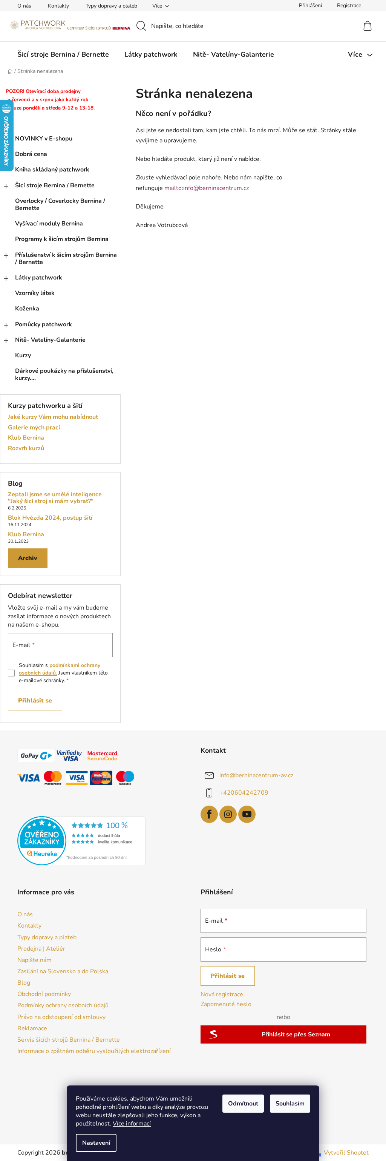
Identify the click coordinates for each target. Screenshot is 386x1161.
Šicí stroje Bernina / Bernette (55, 185)
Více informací (132, 1123)
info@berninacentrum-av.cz (256, 775)
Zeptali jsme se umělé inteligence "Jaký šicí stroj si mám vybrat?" (55, 498)
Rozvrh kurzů (26, 448)
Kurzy (23, 355)
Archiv (27, 558)
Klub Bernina (26, 438)
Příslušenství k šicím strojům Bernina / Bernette (66, 258)
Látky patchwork (38, 277)
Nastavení (96, 1143)
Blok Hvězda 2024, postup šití (50, 518)
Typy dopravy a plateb (111, 5)
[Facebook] (209, 814)
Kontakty (58, 5)
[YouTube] (247, 814)
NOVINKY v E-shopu (43, 138)
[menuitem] (63, 54)
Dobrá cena (31, 154)
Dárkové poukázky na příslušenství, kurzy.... (64, 374)
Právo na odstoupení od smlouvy (61, 1017)
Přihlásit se (35, 700)
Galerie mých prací (34, 428)
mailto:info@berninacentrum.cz (206, 188)
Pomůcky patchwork (43, 324)
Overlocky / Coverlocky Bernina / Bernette (60, 204)
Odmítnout (243, 1103)
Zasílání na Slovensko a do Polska (62, 971)
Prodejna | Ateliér (41, 949)
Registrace (349, 5)
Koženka (27, 308)
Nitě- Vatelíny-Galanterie (50, 340)
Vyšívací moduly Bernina (49, 223)
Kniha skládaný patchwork (52, 169)
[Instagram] (228, 814)
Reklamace (32, 1028)
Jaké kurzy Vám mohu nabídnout (53, 417)
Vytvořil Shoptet (346, 1153)
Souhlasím (290, 1103)
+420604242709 (243, 792)
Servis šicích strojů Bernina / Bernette (68, 1040)
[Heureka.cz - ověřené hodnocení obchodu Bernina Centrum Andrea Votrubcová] (81, 840)
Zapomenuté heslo (226, 1004)
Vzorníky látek (35, 293)
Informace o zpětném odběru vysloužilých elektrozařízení (94, 1051)
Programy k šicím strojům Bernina (62, 239)
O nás (24, 5)
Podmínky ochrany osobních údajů (63, 1005)
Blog (23, 983)
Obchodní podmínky (44, 994)
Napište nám (34, 960)
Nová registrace (222, 994)
